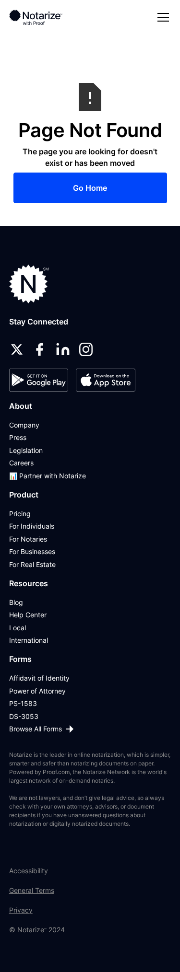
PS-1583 (23, 703)
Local (17, 628)
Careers (21, 463)
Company (24, 425)
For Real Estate (32, 564)
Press (17, 437)
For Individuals (31, 526)
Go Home (90, 188)
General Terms (31, 890)
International (28, 640)
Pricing (20, 513)
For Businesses (32, 551)
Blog (16, 602)
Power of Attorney (37, 691)
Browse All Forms (35, 729)
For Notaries (28, 539)
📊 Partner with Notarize (47, 476)
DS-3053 (23, 716)
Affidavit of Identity (39, 678)
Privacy (21, 910)
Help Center (28, 615)
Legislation (26, 450)
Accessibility (28, 871)
